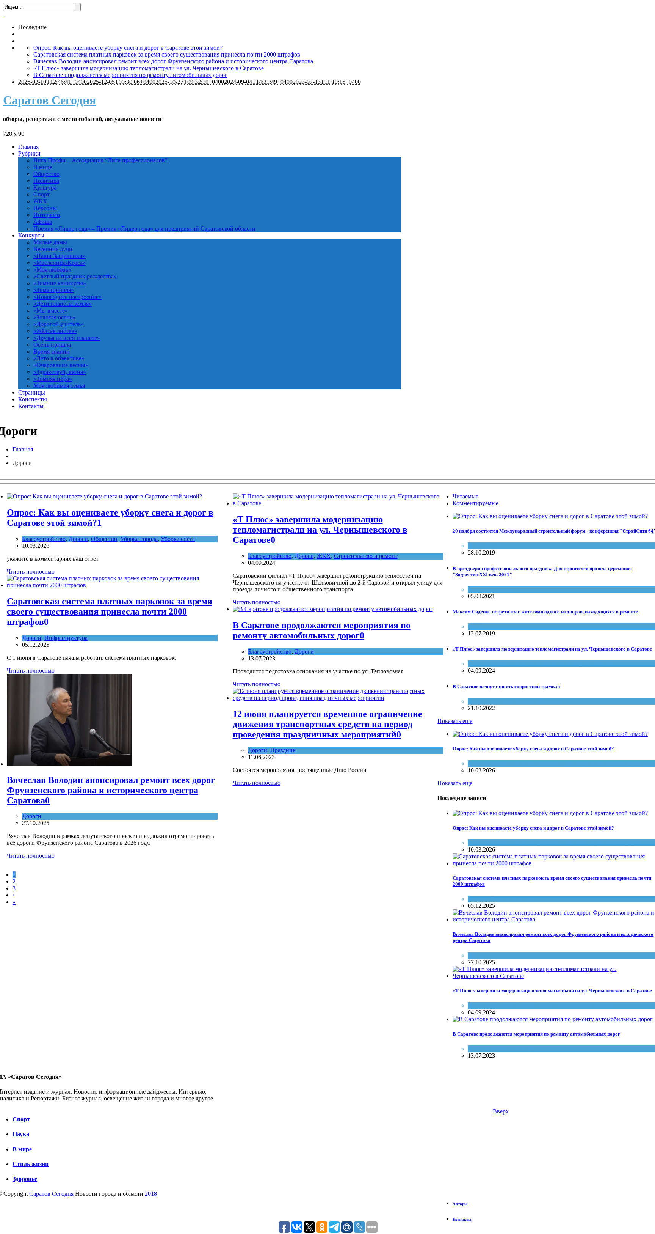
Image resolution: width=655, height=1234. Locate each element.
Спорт (21, 1119)
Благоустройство (44, 539)
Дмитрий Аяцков (490, 589)
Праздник (283, 750)
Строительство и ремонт (366, 556)
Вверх (501, 1111)
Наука (21, 1134)
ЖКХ (324, 556)
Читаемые (465, 496)
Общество (104, 539)
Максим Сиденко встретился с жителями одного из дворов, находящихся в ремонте (546, 612)
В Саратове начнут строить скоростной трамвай (506, 686)
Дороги (78, 539)
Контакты (462, 1219)
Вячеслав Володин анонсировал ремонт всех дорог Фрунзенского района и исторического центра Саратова (173, 61)
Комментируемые (475, 503)
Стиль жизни (31, 1164)
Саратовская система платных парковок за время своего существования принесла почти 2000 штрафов (166, 54)
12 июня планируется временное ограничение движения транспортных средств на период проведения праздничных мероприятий (327, 724)
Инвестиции (484, 545)
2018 (151, 1193)
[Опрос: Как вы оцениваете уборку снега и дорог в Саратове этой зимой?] (104, 496)
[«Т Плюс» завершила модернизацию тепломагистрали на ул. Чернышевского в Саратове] (338, 503)
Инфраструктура (66, 638)
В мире (22, 1149)
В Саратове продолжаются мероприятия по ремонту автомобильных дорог (130, 75)
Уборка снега (178, 539)
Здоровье (25, 1179)
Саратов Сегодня (49, 100)
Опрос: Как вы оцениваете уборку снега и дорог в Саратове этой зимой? (128, 47)
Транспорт (550, 701)
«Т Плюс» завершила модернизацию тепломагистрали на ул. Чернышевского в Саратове (148, 68)
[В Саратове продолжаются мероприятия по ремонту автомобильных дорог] (333, 609)
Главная (23, 449)
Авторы (460, 1203)
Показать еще (454, 721)
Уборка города (139, 539)
